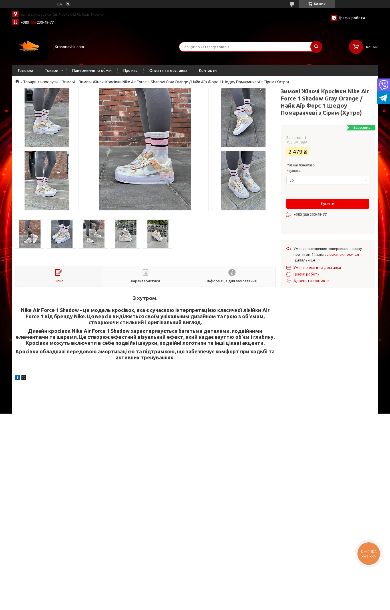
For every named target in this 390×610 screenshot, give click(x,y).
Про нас (130, 71)
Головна (25, 71)
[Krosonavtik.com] (30, 46)
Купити (327, 203)
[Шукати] (316, 47)
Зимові (68, 82)
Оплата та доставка (168, 71)
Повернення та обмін (92, 71)
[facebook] (17, 378)
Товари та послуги (40, 82)
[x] (23, 378)
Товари (51, 71)
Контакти (208, 71)
